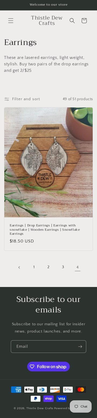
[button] (11, 21)
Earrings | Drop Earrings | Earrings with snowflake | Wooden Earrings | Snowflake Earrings (45, 229)
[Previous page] (19, 267)
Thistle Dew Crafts (39, 408)
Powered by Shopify (69, 408)
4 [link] (78, 267)
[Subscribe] (80, 346)
